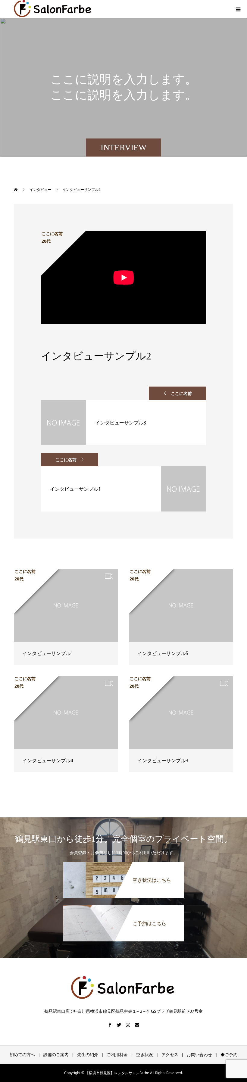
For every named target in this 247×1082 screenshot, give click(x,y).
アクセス (169, 1054)
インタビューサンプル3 (162, 760)
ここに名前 (181, 393)
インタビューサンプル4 (47, 760)
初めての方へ (22, 1054)
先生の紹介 (87, 1054)
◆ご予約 (228, 1054)
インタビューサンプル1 (47, 653)
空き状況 (144, 1054)
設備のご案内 (56, 1054)
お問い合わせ (199, 1054)
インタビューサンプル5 (162, 653)
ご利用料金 (117, 1054)
